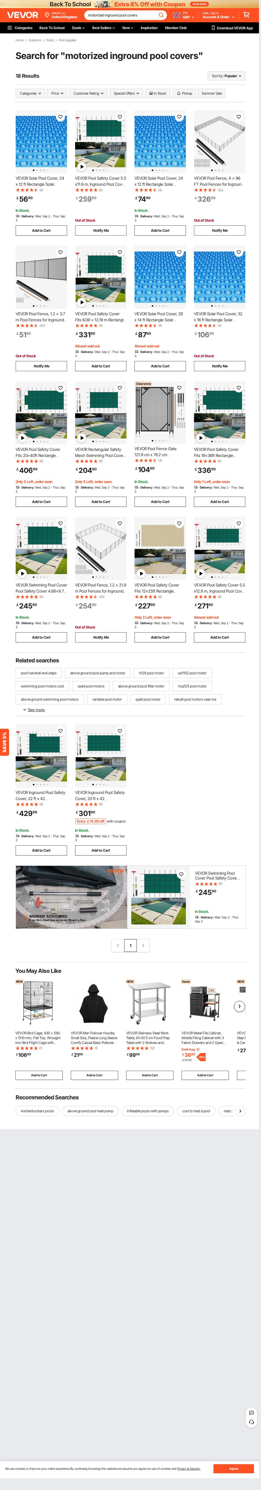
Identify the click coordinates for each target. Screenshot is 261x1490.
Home (20, 40)
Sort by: (218, 76)
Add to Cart (41, 230)
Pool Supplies (67, 40)
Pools (50, 40)
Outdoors (35, 40)
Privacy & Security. (189, 1469)
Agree (233, 1469)
